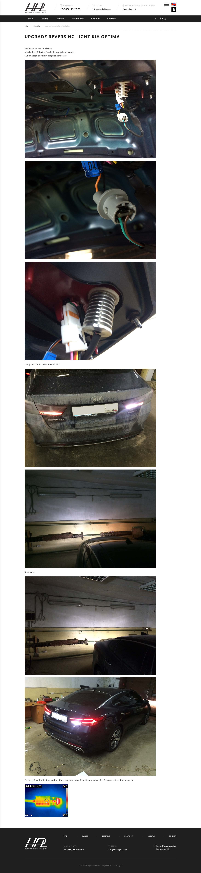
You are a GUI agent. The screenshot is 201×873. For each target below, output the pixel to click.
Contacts (111, 18)
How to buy (78, 18)
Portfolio (60, 18)
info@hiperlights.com (102, 9)
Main (30, 18)
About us (95, 18)
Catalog (44, 18)
